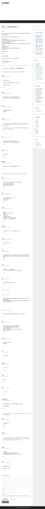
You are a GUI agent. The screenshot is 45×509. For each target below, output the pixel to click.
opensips (40, 72)
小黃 (2, 149)
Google (36, 69)
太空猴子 (6, 3)
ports (42, 72)
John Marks (37, 48)
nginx (38, 72)
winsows (36, 79)
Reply (4, 87)
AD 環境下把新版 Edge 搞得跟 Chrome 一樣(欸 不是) (39, 53)
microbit (37, 72)
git (40, 68)
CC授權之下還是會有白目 (6, 62)
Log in (37, 141)
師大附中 (37, 131)
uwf (38, 76)
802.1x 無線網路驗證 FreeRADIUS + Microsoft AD (39, 36)
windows (39, 78)
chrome (39, 63)
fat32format (9, 36)
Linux (40, 71)
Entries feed (38, 143)
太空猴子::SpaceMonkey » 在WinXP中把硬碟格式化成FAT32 (15, 71)
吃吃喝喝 (37, 130)
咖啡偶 (37, 35)
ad (36, 63)
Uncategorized (5, 60)
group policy (41, 69)
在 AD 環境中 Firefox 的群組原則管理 (39, 42)
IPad (38, 70)
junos (36, 71)
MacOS (37, 123)
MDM (42, 71)
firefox (37, 66)
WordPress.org (38, 145)
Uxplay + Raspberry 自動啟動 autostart (39, 49)
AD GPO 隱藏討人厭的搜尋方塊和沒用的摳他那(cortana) (39, 98)
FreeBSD (37, 122)
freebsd (41, 66)
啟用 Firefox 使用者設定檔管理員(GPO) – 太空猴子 (39, 40)
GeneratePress (26, 507)
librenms (38, 71)
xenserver (40, 79)
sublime (39, 75)
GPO (38, 69)
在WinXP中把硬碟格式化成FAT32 (7, 61)
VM (36, 127)
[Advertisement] (22, 13)
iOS (37, 70)
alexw (3, 105)
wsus (38, 79)
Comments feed (38, 144)
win (41, 76)
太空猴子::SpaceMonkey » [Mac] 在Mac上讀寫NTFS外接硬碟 (15, 173)
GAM (39, 68)
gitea (41, 68)
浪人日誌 (37, 133)
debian (37, 64)
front (36, 68)
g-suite (38, 68)
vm (39, 76)
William (3, 118)
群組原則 (36, 80)
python (41, 73)
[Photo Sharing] (3, 31)
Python (37, 125)
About (2, 21)
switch (37, 76)
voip (40, 76)
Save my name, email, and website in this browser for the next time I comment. (16, 495)
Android (37, 119)
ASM (37, 63)
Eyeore (3, 75)
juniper (40, 70)
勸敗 (36, 129)
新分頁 (42, 79)
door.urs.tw (7, 289)
